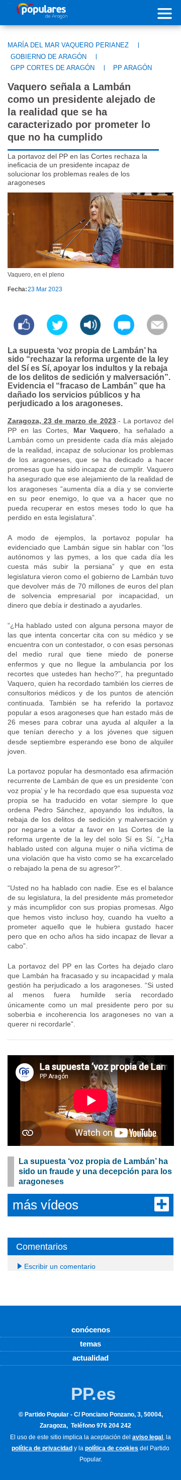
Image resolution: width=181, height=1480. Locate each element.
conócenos (90, 1329)
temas (90, 1343)
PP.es (93, 1393)
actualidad (90, 1358)
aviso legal (147, 1437)
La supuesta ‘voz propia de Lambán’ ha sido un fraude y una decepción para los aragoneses (95, 1171)
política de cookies (111, 1448)
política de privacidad (42, 1448)
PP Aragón (132, 68)
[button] (90, 332)
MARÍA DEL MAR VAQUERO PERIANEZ (68, 45)
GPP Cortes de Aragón (53, 68)
